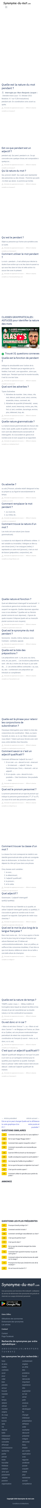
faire (3, 1361)
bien (3, 1382)
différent (25, 1424)
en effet (25, 1367)
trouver (4, 1391)
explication (26, 1454)
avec (24, 1457)
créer (3, 1379)
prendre (4, 1385)
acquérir (25, 1469)
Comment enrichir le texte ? (17, 1230)
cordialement (27, 1361)
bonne (4, 1421)
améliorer (25, 1463)
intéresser (26, 1418)
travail (24, 1376)
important (26, 1382)
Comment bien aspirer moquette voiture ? (22, 1143)
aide (3, 1424)
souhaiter (25, 1430)
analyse (25, 1403)
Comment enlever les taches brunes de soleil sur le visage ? (23, 1258)
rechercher (26, 1478)
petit (24, 1400)
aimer (24, 1397)
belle (3, 1433)
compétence (27, 1484)
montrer (5, 1409)
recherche (5, 1451)
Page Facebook (8, 1336)
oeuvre (4, 1418)
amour (4, 1388)
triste (3, 1460)
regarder (25, 1460)
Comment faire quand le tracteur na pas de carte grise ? (22, 1253)
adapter (5, 1478)
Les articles (6, 1325)
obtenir (4, 1403)
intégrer (25, 1439)
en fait (24, 1394)
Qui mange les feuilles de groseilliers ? (20, 1161)
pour (3, 1376)
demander (26, 1379)
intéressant (6, 1436)
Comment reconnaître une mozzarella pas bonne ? (22, 1148)
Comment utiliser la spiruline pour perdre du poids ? (23, 1174)
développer (26, 1409)
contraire (5, 1370)
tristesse (5, 1466)
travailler (5, 1463)
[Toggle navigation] (6, 7)
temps (4, 1400)
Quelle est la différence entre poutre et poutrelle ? (30, 1124)
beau (24, 1445)
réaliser (4, 1430)
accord (24, 1481)
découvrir (25, 1433)
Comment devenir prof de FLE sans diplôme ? (23, 1135)
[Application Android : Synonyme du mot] (12, 1303)
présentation (27, 1421)
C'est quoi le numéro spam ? (17, 1169)
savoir (24, 1406)
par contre (26, 1451)
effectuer (5, 1445)
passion (5, 1481)
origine (4, 1412)
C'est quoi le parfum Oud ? (17, 1238)
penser (4, 1457)
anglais (25, 1364)
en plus (4, 1364)
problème (25, 1373)
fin (23, 1412)
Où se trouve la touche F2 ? (17, 1268)
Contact (5, 1333)
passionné (6, 1475)
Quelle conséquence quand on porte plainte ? (23, 1157)
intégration (6, 1439)
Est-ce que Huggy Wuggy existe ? (19, 1139)
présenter (25, 1436)
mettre (4, 1367)
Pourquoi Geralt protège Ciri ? (18, 1225)
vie (3, 1427)
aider (24, 1427)
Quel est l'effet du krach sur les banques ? (22, 1153)
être (23, 1370)
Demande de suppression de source (14, 108)
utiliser (4, 1406)
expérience (26, 1385)
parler (4, 1454)
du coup (5, 1415)
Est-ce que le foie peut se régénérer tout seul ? (23, 1165)
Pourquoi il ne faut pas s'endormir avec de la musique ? (23, 1264)
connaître (5, 1442)
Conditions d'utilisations (20, 1503)
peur (24, 1475)
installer (5, 1394)
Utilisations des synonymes (12, 1319)
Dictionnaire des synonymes (12, 1322)
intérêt (24, 1472)
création (5, 1469)
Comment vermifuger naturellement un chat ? (23, 1234)
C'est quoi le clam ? (14, 1242)
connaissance (7, 1448)
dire (23, 1388)
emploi (24, 1448)
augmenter (26, 1391)
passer (24, 1466)
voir (3, 1397)
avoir (3, 1373)
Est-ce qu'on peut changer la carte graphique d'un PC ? (11, 1124)
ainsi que (5, 1472)
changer (25, 1415)
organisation (6, 1484)
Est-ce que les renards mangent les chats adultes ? (22, 1247)
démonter (26, 1442)
